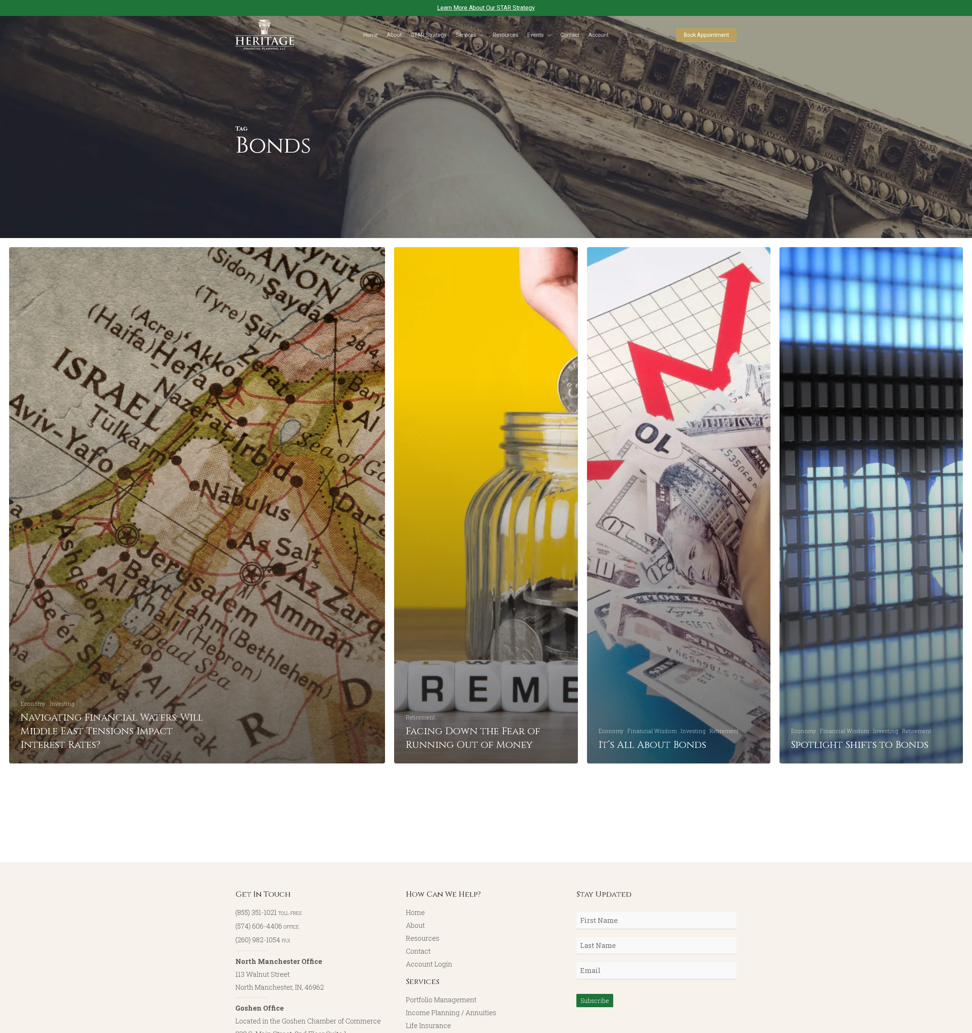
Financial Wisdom (652, 731)
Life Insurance (428, 1025)
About (415, 925)
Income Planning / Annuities (451, 1012)
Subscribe (595, 1001)
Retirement (420, 717)
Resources (422, 938)
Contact (418, 951)
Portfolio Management (441, 999)
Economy (33, 703)
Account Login (429, 963)
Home (415, 912)
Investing (61, 703)
